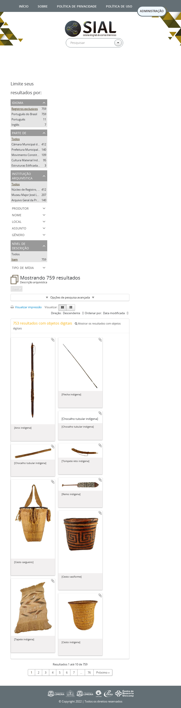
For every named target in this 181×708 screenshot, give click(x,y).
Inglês (15, 125)
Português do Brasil (24, 114)
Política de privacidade (77, 6)
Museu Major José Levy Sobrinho (33, 195)
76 (89, 672)
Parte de (19, 132)
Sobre (43, 6)
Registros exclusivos (24, 109)
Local (16, 221)
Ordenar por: (93, 313)
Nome (16, 215)
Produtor (20, 208)
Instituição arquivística (22, 175)
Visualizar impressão (28, 307)
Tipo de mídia (23, 267)
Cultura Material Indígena (28, 160)
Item (14, 259)
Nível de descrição (20, 245)
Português (18, 119)
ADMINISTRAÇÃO (152, 11)
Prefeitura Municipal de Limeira (31, 150)
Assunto (19, 228)
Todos (15, 139)
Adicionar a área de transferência (53, 340)
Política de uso (119, 6)
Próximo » (102, 672)
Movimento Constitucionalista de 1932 (36, 155)
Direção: (56, 313)
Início (23, 6)
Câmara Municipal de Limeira (30, 144)
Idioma (17, 102)
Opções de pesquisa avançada (70, 297)
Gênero (18, 234)
